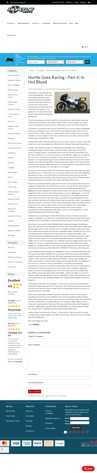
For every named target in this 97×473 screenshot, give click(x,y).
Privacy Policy (50, 428)
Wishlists (69, 2)
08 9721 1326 (58, 2)
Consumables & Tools (13, 115)
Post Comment (34, 391)
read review (12, 318)
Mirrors (10, 177)
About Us (36, 23)
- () (85, 47)
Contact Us (11, 35)
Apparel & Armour (14, 80)
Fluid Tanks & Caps (15, 143)
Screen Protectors (15, 216)
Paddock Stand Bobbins (13, 193)
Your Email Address (35, 383)
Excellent (14, 280)
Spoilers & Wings (14, 231)
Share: (31, 324)
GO (87, 62)
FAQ (71, 23)
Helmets (11, 158)
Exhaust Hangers (14, 133)
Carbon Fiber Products (12, 103)
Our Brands (46, 23)
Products (10, 23)
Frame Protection (14, 148)
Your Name (32, 374)
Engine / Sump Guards (13, 127)
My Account (10, 411)
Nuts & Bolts (12, 182)
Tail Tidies (11, 235)
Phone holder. (14, 309)
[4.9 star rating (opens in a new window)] (18, 288)
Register (83, 2)
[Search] (7, 2)
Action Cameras (14, 75)
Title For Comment (35, 336)
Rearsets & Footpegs (12, 210)
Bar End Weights (14, 85)
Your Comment (34, 345)
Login (76, 2)
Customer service (15, 334)
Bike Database (23, 23)
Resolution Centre (13, 421)
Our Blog (29, 421)
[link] (70, 432)
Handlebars (12, 153)
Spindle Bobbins (14, 226)
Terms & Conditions (15, 262)
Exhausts (11, 138)
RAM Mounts (13, 204)
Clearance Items (14, 109)
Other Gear (12, 187)
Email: (67, 418)
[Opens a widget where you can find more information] (88, 469)
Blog (76, 23)
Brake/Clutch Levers (13, 96)
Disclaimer (49, 423)
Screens (11, 221)
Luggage (11, 167)
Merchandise (12, 172)
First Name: (67, 422)
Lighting (11, 163)
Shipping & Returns (60, 23)
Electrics (11, 121)
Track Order (10, 416)
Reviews (29, 426)
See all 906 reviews (12, 293)
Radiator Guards (14, 199)
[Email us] (65, 432)
